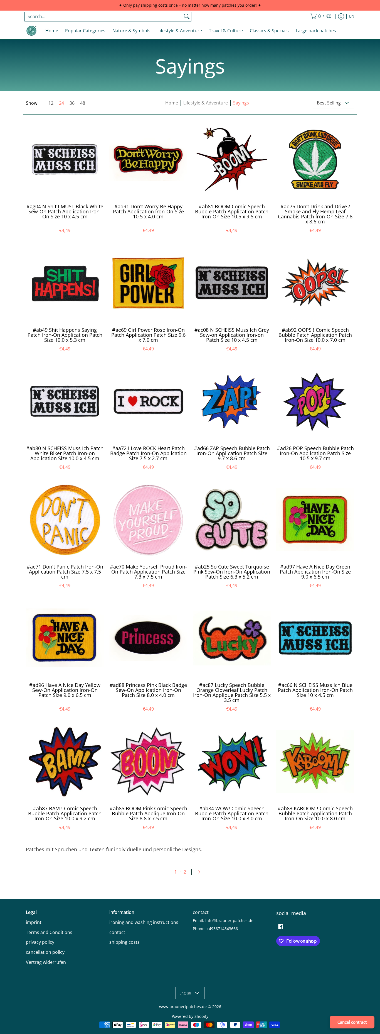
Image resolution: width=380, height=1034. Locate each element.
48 (82, 103)
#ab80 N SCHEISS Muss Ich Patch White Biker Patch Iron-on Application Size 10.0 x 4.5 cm (64, 453)
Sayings (241, 103)
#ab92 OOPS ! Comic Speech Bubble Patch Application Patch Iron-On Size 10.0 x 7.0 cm (315, 334)
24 (61, 103)
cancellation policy (45, 952)
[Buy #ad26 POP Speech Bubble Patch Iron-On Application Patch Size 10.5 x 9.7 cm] (315, 401)
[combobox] (103, 16)
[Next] (201, 872)
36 (72, 103)
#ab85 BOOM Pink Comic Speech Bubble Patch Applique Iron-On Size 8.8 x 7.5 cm (148, 813)
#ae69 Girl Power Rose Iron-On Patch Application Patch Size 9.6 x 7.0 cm (148, 334)
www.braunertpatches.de (183, 1006)
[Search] (186, 16)
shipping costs (124, 942)
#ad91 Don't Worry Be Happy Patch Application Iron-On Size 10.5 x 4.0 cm (148, 211)
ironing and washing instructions (143, 922)
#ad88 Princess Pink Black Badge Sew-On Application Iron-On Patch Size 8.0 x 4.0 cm (148, 690)
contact (117, 932)
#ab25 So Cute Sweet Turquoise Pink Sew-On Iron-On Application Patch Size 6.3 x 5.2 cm (231, 571)
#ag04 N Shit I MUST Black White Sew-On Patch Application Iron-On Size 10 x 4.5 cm (64, 211)
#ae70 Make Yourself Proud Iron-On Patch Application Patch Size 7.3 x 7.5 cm (148, 571)
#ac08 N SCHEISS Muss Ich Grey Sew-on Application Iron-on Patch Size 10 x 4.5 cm (231, 334)
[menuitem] (320, 17)
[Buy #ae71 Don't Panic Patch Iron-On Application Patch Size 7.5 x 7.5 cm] (65, 520)
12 (50, 103)
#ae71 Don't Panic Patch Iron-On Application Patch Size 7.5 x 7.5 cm (65, 571)
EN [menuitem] (351, 16)
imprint (33, 922)
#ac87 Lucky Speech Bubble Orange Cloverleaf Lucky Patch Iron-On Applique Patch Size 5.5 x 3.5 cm (232, 692)
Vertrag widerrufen (46, 962)
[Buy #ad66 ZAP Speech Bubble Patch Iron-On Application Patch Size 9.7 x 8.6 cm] (232, 401)
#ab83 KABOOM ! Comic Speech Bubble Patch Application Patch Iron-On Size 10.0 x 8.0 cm (315, 813)
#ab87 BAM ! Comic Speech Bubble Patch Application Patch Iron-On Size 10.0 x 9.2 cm (65, 813)
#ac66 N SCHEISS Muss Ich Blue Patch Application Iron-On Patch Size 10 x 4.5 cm (315, 690)
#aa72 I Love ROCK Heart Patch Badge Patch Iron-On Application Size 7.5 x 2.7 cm (148, 453)
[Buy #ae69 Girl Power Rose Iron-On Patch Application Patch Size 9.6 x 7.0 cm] (148, 283)
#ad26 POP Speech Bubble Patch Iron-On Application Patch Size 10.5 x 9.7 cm (315, 453)
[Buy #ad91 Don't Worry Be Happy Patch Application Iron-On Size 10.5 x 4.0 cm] (148, 159)
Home (171, 103)
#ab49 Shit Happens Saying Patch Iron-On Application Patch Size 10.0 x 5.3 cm (65, 334)
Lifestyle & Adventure (205, 103)
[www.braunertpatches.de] (31, 30)
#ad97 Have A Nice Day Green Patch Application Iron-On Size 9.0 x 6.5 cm (315, 571)
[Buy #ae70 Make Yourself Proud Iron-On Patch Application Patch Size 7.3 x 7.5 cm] (148, 520)
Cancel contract (352, 1022)
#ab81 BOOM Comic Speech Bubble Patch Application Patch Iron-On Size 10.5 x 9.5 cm (231, 211)
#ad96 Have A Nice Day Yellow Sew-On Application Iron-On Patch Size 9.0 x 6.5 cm (64, 690)
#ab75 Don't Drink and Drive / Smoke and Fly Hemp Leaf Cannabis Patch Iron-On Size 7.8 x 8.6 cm (315, 214)
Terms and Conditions (49, 932)
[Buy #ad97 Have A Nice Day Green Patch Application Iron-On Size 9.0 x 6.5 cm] (315, 520)
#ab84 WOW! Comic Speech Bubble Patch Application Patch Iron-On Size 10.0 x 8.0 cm (231, 813)
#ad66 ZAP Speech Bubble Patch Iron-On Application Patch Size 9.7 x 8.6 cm (232, 453)
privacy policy (40, 942)
